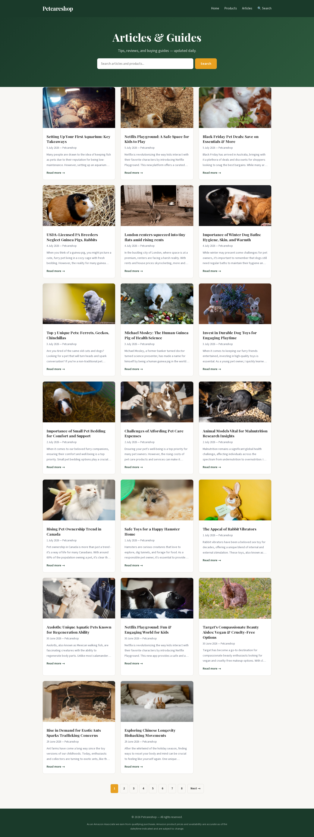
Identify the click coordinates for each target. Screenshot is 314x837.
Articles (247, 8)
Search (206, 63)
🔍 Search (264, 8)
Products (230, 8)
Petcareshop (58, 8)
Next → (196, 788)
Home (215, 8)
